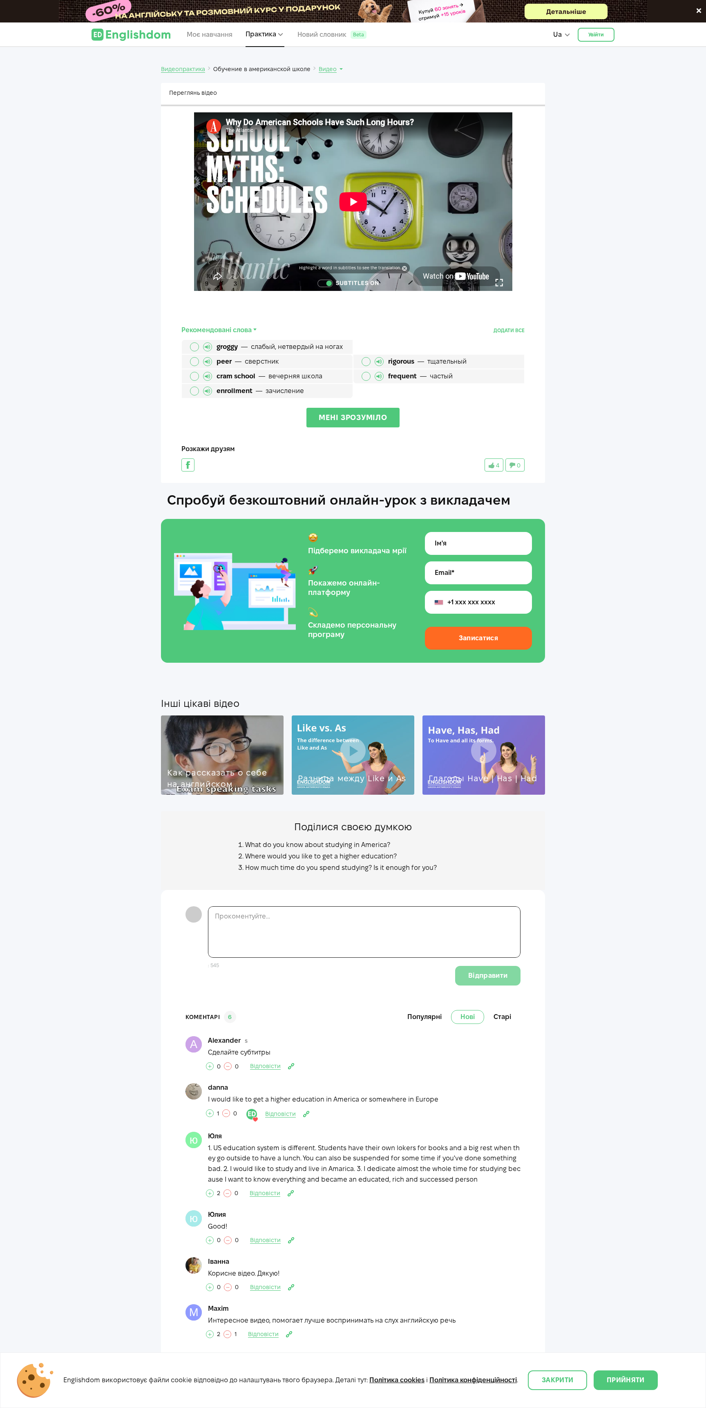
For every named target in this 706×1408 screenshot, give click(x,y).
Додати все (509, 330)
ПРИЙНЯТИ (626, 1380)
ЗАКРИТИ (557, 1380)
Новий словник (330, 34)
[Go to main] (131, 35)
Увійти (596, 34)
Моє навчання (209, 34)
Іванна (218, 1261)
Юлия (217, 1214)
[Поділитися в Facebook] (187, 465)
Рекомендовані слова (216, 329)
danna (218, 1087)
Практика (261, 34)
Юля (215, 1136)
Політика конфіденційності (473, 1380)
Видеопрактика (183, 69)
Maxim (218, 1308)
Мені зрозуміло (353, 417)
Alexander (224, 1040)
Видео (328, 69)
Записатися (478, 638)
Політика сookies (396, 1380)
